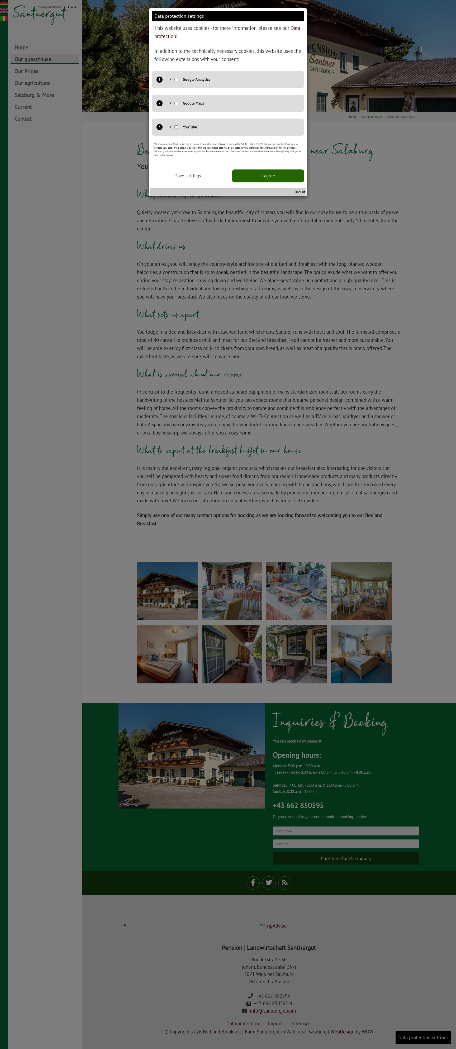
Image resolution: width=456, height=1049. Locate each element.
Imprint (300, 192)
